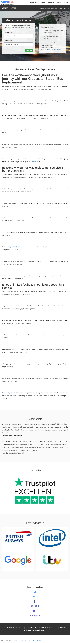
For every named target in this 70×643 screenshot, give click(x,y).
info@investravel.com (54, 49)
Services (51, 3)
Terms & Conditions (35, 640)
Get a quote (33, 3)
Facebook (35, 605)
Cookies (16, 640)
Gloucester (32, 162)
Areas (59, 3)
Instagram (35, 615)
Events (42, 3)
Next (28, 50)
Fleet (66, 3)
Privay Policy (23, 640)
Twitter (35, 596)
